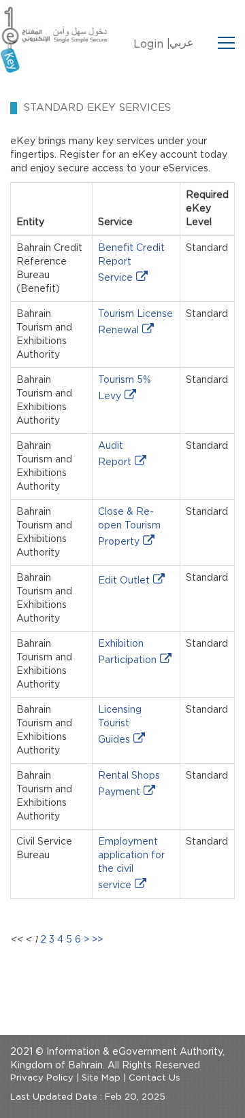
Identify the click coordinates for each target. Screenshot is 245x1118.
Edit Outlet (124, 581)
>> (97, 940)
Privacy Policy (42, 1078)
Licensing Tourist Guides (120, 725)
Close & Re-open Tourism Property (129, 527)
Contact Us (154, 1078)
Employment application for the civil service (131, 863)
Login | (151, 44)
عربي (181, 42)
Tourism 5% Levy (124, 388)
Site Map (101, 1078)
